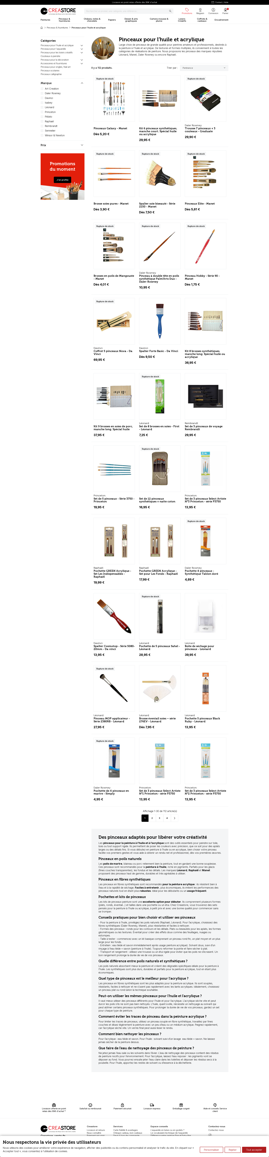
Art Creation (52, 88)
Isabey (48, 102)
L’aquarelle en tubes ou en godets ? (167, 1130)
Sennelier (50, 130)
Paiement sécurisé (96, 1135)
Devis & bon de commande (126, 1135)
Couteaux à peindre (50, 56)
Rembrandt (51, 126)
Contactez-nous (216, 1130)
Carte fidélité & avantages (125, 1130)
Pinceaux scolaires (50, 70)
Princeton (50, 112)
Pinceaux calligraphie (51, 74)
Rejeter (233, 1149)
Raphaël (49, 121)
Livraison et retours (96, 1130)
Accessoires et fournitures (54, 63)
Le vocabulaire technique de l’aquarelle (169, 1133)
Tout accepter (254, 1149)
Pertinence (204, 68)
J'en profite (62, 180)
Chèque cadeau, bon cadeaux (127, 1133)
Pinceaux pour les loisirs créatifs (57, 52)
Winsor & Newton (55, 135)
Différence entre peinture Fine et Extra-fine (171, 1135)
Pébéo (48, 116)
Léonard (49, 107)
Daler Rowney (53, 93)
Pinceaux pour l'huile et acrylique (57, 45)
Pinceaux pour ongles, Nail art (55, 66)
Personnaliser (211, 1149)
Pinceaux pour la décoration (55, 59)
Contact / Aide (219, 2)
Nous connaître (94, 1133)
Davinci (49, 98)
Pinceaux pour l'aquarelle (53, 48)
